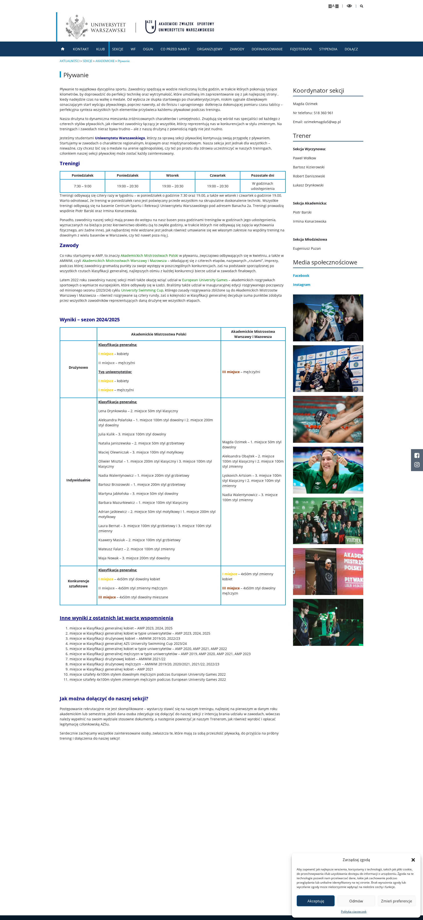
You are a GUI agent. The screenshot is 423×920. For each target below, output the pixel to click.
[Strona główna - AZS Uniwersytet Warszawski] (179, 27)
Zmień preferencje (396, 900)
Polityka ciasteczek (353, 911)
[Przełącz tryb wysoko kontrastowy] (349, 6)
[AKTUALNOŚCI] (62, 49)
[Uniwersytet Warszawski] (96, 27)
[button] (413, 859)
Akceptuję (315, 900)
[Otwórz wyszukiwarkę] (359, 6)
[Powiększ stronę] (330, 6)
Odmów (356, 900)
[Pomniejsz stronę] (337, 6)
